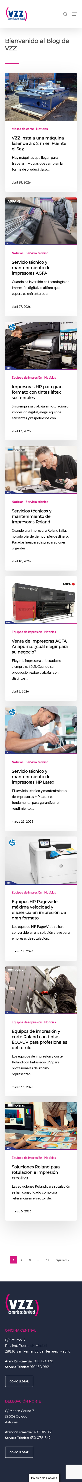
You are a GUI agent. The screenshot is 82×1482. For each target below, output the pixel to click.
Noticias (42, 129)
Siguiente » (62, 1260)
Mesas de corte (23, 129)
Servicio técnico (37, 253)
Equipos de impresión (27, 377)
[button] (74, 14)
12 (47, 1260)
